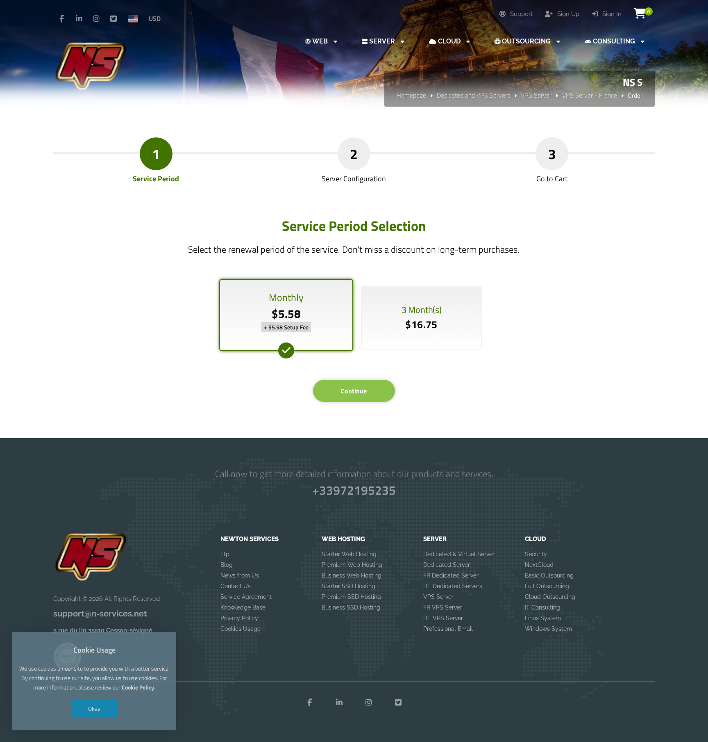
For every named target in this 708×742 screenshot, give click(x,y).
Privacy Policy (239, 618)
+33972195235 (354, 490)
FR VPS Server (442, 607)
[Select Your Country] (136, 18)
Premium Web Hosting (352, 565)
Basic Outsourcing (549, 575)
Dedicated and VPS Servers (473, 95)
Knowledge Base (243, 607)
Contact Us (235, 586)
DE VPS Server (443, 618)
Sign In (611, 14)
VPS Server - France (589, 95)
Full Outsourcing (547, 586)
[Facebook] (61, 18)
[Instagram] (96, 18)
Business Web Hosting (351, 575)
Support (520, 14)
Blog (226, 565)
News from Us (239, 575)
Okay (94, 708)
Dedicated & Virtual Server (459, 554)
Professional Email (448, 629)
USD (155, 18)
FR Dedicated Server (451, 575)
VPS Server (536, 95)
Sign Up (567, 14)
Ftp (224, 554)
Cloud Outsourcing (550, 597)
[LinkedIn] (79, 18)
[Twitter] (113, 18)
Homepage (411, 95)
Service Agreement (246, 597)
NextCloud (539, 565)
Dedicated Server (446, 565)
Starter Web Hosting (349, 554)
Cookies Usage (240, 629)
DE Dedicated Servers (452, 586)
